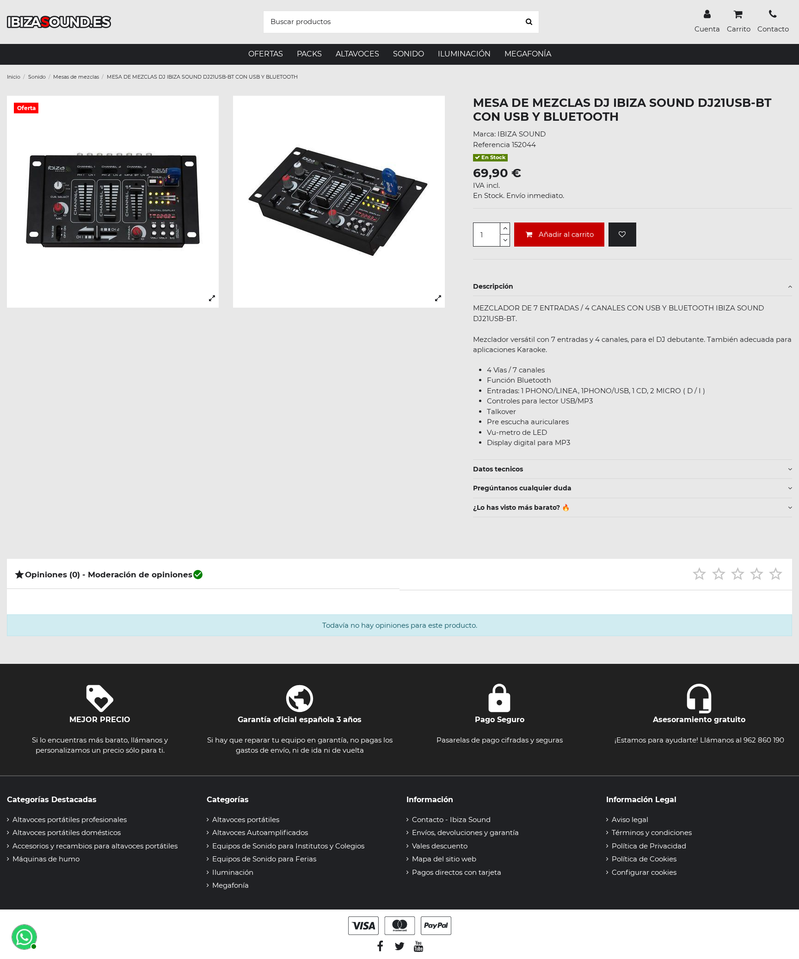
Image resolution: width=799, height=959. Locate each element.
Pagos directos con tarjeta (456, 872)
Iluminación (232, 872)
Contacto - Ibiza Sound (451, 819)
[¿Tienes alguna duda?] (23, 936)
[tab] (632, 287)
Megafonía (230, 885)
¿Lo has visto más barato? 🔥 (521, 507)
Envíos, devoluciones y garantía (465, 832)
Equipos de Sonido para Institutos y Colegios (288, 845)
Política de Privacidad (649, 845)
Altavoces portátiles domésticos (66, 832)
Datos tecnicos (498, 469)
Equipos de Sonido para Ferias (264, 858)
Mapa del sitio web (444, 858)
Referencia (491, 144)
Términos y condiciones (652, 832)
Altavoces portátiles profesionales (69, 819)
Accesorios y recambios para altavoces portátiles (95, 845)
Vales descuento (439, 845)
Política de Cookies (644, 858)
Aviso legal (630, 819)
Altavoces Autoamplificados (260, 832)
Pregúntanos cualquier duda (522, 488)
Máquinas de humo (46, 858)
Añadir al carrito (566, 234)
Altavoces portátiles (245, 819)
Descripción (493, 286)
